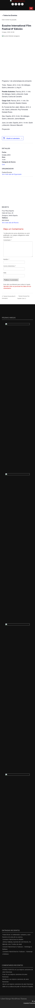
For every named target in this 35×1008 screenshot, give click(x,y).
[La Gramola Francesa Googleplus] (19, 4)
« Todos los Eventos (9, 15)
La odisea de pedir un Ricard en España (20, 986)
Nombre (6, 259)
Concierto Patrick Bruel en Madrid (13, 939)
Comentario (7, 240)
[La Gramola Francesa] (17, 1)
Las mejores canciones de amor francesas (20, 984)
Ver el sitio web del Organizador (12, 174)
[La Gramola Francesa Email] (22, 4)
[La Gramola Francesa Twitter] (12, 4)
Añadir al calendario (13, 138)
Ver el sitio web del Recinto (10, 223)
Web (4, 273)
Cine (3, 164)
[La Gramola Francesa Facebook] (16, 4)
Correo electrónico (9, 266)
